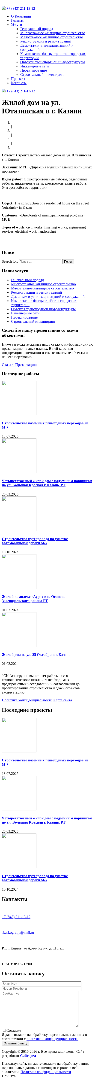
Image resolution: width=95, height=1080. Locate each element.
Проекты (18, 79)
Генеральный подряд (36, 29)
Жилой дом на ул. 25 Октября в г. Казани (36, 655)
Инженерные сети (34, 66)
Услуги (16, 25)
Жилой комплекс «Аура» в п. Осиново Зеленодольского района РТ (33, 599)
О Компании (21, 16)
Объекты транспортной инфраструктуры (52, 62)
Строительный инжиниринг (42, 74)
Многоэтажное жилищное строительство (52, 33)
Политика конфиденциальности (27, 700)
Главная (17, 20)
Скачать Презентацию (19, 365)
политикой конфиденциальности (52, 1039)
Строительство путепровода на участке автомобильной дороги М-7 (35, 541)
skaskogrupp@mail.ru (18, 932)
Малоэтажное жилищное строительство (51, 37)
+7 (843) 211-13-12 (20, 8)
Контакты (19, 83)
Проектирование (33, 70)
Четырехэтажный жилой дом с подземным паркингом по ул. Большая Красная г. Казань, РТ (47, 483)
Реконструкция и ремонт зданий (45, 41)
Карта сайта (62, 700)
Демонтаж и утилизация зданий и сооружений (48, 296)
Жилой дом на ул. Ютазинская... (36, 147)
